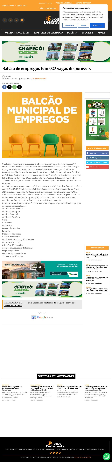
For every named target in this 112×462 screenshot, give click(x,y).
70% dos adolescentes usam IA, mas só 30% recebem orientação (97, 278)
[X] (16, 20)
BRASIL (88, 252)
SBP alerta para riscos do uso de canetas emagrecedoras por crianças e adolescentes (96, 388)
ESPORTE (5, 385)
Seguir (104, 162)
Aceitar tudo (97, 25)
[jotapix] (3, 76)
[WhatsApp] (14, 87)
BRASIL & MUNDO (35, 385)
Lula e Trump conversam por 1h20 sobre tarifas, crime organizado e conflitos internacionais (42, 388)
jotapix (8, 76)
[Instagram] (10, 20)
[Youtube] (22, 20)
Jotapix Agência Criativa (82, 457)
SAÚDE (88, 264)
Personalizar (69, 25)
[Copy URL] (19, 87)
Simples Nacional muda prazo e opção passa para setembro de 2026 (97, 255)
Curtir (104, 153)
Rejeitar (83, 25)
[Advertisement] (42, 347)
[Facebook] (4, 20)
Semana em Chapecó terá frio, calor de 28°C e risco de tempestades (69, 387)
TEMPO (59, 385)
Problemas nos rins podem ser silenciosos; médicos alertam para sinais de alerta (97, 267)
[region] (84, 17)
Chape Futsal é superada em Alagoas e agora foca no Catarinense (12, 388)
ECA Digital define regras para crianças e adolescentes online (96, 289)
